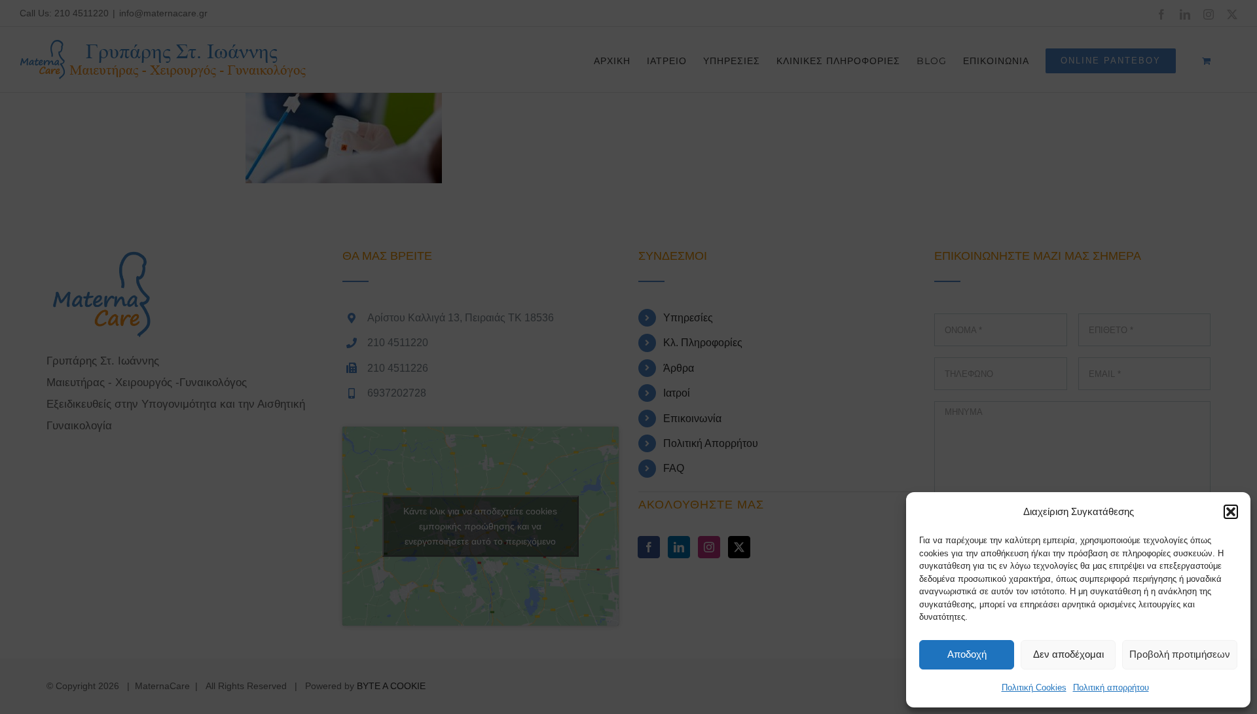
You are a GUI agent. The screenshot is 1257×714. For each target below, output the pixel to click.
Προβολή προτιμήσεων (1179, 654)
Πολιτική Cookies (1034, 687)
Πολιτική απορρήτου (1111, 687)
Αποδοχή (967, 654)
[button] (1230, 511)
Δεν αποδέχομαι (1068, 654)
